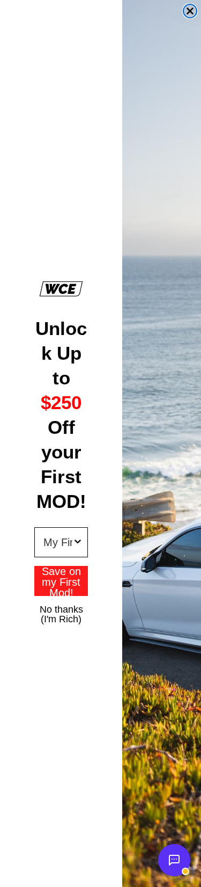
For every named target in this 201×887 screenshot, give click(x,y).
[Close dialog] (190, 11)
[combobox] (57, 542)
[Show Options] (77, 542)
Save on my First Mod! (61, 581)
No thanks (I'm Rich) (61, 609)
